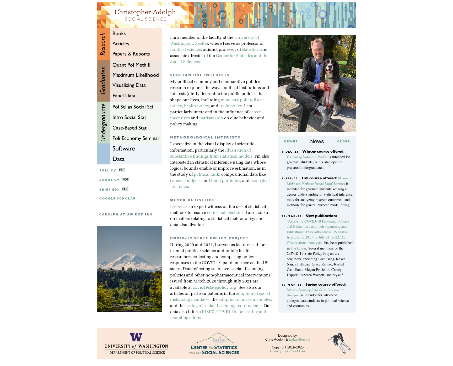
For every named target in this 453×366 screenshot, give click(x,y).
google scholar (117, 198)
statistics (250, 50)
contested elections (225, 213)
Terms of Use (295, 351)
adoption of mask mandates (245, 300)
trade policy (230, 106)
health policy (196, 106)
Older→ (345, 141)
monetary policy (236, 100)
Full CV (107, 170)
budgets (193, 181)
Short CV (109, 180)
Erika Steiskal (299, 339)
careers (177, 181)
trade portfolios (225, 181)
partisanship (211, 118)
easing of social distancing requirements (224, 306)
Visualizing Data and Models (307, 157)
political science (185, 50)
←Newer (289, 141)
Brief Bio (109, 189)
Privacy (276, 351)
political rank (206, 175)
